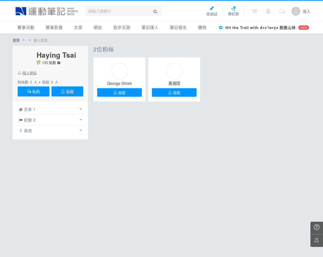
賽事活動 (26, 27)
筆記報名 (178, 27)
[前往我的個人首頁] (295, 11)
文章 (78, 27)
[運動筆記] (47, 11)
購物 (202, 27)
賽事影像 (54, 27)
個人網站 (29, 72)
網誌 (98, 27)
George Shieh (119, 83)
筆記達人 (150, 27)
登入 (306, 11)
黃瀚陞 (174, 83)
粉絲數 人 (27, 81)
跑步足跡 (121, 27)
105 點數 (49, 62)
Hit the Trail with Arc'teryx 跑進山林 (265, 27)
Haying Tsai (56, 55)
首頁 (16, 40)
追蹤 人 (50, 81)
